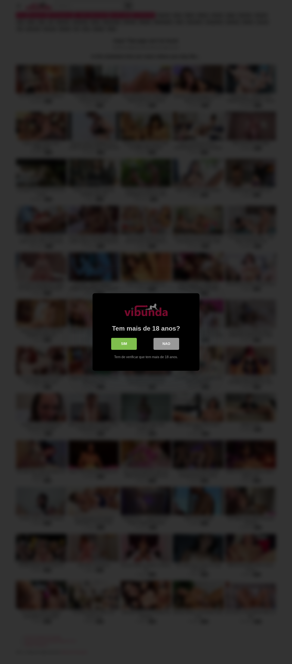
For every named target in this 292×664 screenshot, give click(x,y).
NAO (166, 344)
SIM (124, 344)
